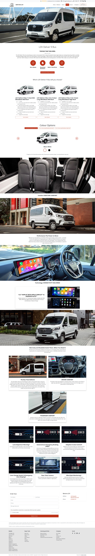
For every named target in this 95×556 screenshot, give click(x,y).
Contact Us (58, 536)
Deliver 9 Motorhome (13, 550)
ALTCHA (56, 512)
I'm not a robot (15, 512)
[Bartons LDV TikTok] (79, 533)
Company (76, 4)
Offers (67, 4)
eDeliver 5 (11, 541)
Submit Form (34, 516)
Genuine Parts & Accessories (46, 537)
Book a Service (43, 533)
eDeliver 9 (11, 546)
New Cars (26, 533)
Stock (63, 4)
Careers (57, 537)
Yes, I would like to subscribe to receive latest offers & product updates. (26, 510)
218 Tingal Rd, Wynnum (67, 1)
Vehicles (58, 4)
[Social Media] (84, 1)
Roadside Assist (43, 534)
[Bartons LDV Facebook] (81, 1)
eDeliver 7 (11, 542)
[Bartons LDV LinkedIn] (85, 1)
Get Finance (83, 4)
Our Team (58, 533)
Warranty (42, 536)
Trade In (26, 540)
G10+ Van (11, 540)
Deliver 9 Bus (11, 548)
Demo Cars (27, 534)
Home (54, 4)
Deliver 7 (10, 538)
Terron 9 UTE (11, 534)
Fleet (26, 538)
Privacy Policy (59, 540)
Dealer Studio (83, 554)
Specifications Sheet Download (47, 72)
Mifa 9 (10, 537)
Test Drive (27, 541)
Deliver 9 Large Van (13, 544)
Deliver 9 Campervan (13, 549)
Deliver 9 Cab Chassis (13, 545)
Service (70, 4)
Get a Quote (25, 117)
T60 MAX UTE (11, 533)
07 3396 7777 (76, 1)
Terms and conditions (60, 538)
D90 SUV (10, 536)
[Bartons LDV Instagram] (82, 1)
